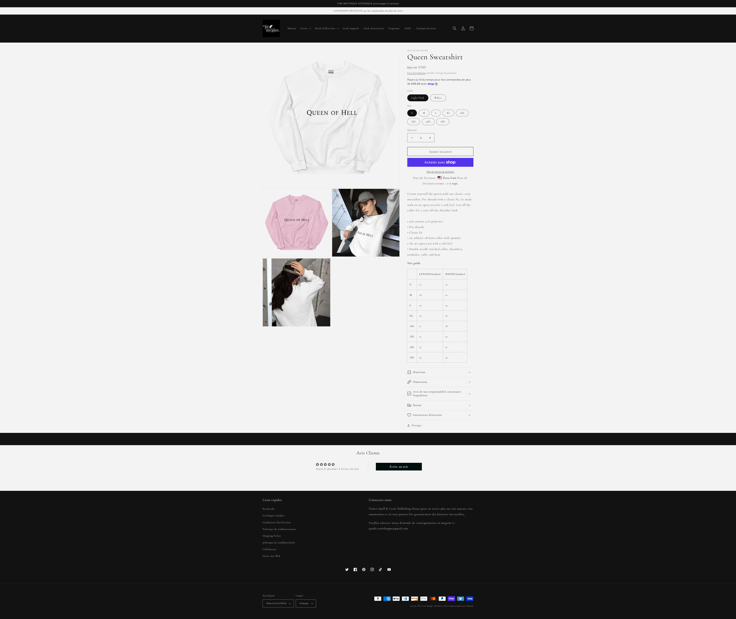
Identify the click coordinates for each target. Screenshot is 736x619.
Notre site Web (271, 556)
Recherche (269, 508)
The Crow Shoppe (425, 606)
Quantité (411, 130)
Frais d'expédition (416, 73)
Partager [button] (417, 425)
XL (448, 113)
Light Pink (417, 97)
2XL (462, 113)
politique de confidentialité (279, 542)
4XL (428, 121)
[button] (305, 28)
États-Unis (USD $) (276, 603)
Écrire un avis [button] (399, 467)
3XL (413, 121)
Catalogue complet (274, 515)
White (438, 97)
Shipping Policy (272, 535)
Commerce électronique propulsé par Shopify (453, 606)
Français (304, 603)
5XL (442, 121)
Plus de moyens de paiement (440, 171)
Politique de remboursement (279, 529)
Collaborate (270, 549)
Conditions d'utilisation (277, 522)
